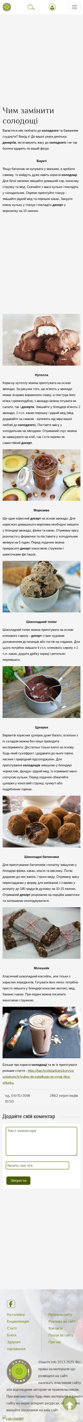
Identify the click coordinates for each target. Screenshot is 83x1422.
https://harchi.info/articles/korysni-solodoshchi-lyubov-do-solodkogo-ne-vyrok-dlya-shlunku (38, 1076)
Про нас (55, 1342)
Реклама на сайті (62, 1321)
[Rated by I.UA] (13, 1418)
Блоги (11, 1335)
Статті (12, 1328)
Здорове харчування (16, 1345)
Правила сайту (60, 1314)
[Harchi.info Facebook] (41, 1304)
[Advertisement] (41, 56)
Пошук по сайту (61, 1335)
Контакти (56, 1328)
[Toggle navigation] (74, 7)
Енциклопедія (18, 1321)
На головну (16, 1314)
